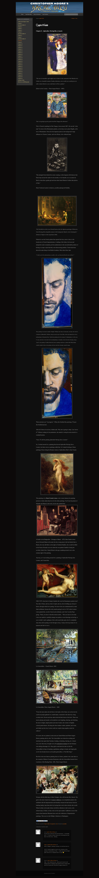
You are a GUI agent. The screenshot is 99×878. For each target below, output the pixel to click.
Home (22, 14)
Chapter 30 (20, 78)
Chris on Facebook (37, 14)
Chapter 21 (20, 62)
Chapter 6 (20, 35)
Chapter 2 (20, 26)
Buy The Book (45, 14)
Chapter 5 (20, 31)
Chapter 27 (20, 73)
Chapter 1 (20, 23)
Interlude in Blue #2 (22, 33)
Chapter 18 (20, 57)
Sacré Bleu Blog (29, 14)
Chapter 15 (20, 52)
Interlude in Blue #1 (22, 25)
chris (57, 823)
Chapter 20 (20, 61)
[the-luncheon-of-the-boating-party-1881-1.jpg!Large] (57, 779)
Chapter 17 (20, 56)
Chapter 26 (20, 71)
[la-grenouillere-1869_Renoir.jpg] (57, 687)
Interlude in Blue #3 (22, 38)
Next (76, 18)
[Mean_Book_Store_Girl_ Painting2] (57, 383)
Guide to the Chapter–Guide (23, 21)
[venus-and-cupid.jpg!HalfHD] (57, 581)
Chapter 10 (20, 44)
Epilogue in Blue (21, 80)
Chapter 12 (20, 47)
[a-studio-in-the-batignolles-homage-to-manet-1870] (57, 520)
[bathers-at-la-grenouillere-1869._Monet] (57, 646)
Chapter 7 (20, 37)
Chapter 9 (20, 42)
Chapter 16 (20, 54)
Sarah (45, 844)
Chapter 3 (20, 28)
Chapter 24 (20, 68)
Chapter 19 (20, 59)
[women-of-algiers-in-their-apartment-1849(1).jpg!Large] (57, 211)
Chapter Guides (47, 823)
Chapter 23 (20, 66)
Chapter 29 (20, 76)
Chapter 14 (20, 50)
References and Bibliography (23, 81)
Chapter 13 (20, 49)
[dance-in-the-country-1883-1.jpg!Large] (57, 54)
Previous (73, 18)
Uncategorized (52, 823)
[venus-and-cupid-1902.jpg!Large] (57, 474)
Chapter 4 (20, 30)
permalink (64, 823)
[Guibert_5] (57, 154)
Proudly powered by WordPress (49, 873)
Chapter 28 (20, 75)
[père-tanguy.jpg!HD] (57, 105)
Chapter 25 (20, 69)
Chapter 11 (20, 45)
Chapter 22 (20, 64)
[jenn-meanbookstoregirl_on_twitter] (57, 293)
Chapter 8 (20, 40)
